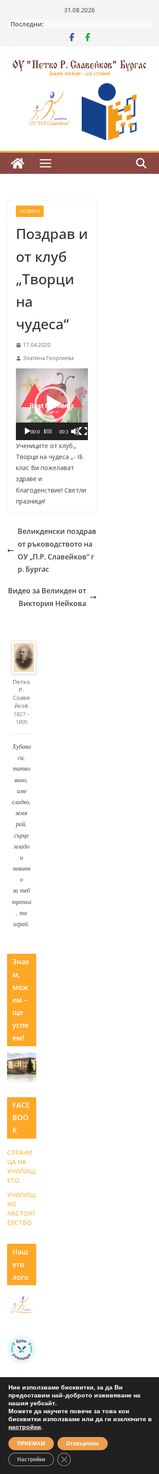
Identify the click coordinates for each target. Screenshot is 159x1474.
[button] (52, 404)
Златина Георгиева (48, 358)
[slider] (48, 431)
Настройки (31, 1459)
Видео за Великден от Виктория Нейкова (47, 597)
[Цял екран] (83, 431)
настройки (24, 1427)
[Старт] (27, 431)
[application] (52, 404)
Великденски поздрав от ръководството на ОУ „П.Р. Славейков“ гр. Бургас (57, 550)
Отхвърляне (82, 1443)
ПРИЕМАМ (31, 1443)
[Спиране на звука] (75, 431)
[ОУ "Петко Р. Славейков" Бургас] (17, 163)
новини (29, 211)
